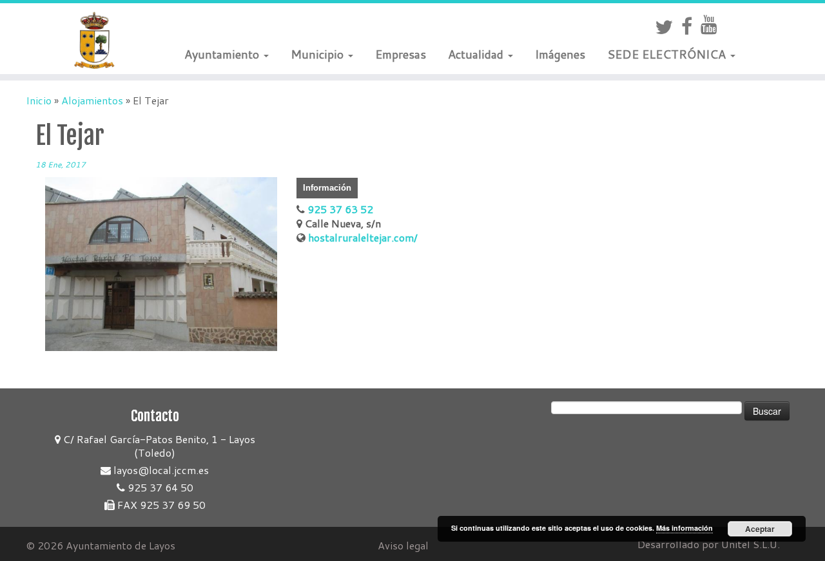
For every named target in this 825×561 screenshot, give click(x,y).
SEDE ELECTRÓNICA (668, 54)
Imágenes (560, 54)
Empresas (400, 54)
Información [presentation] (327, 188)
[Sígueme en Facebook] (691, 26)
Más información (684, 528)
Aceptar (760, 529)
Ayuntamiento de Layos (120, 545)
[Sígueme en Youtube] (713, 24)
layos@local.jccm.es (160, 469)
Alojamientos (92, 100)
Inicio (39, 100)
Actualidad (477, 54)
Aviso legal (403, 545)
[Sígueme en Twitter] (668, 27)
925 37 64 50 (159, 487)
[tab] (327, 188)
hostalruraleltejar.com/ (362, 237)
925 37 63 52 (339, 209)
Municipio (319, 54)
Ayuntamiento (223, 54)
